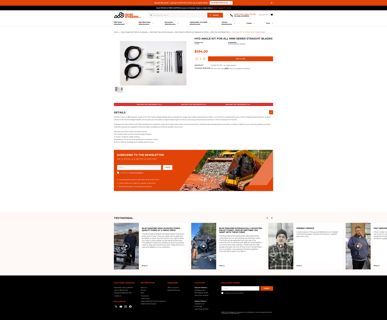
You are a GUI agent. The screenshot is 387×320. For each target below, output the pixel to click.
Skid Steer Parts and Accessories (161, 32)
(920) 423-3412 (127, 293)
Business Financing (174, 290)
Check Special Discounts (219, 3)
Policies (143, 290)
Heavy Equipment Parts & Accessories (134, 32)
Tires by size (145, 296)
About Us (144, 287)
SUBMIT (167, 167)
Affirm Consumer (173, 287)
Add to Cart (241, 59)
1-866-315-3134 (123, 290)
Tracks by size (145, 298)
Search (216, 15)
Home (116, 32)
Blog (142, 293)
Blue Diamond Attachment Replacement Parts (192, 32)
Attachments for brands (148, 304)
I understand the (131, 173)
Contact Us (117, 296)
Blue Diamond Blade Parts (220, 32)
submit (266, 288)
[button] (267, 218)
